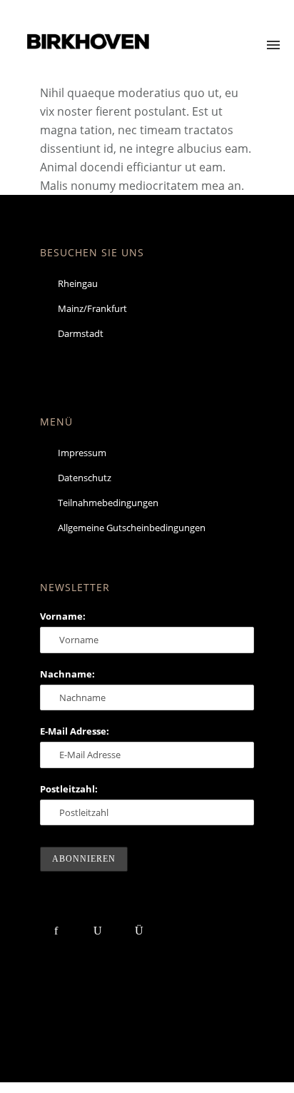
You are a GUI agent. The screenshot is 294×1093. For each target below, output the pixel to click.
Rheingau (78, 283)
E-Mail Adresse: (74, 731)
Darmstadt (80, 333)
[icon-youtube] (101, 931)
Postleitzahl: (69, 788)
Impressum (82, 452)
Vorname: (63, 616)
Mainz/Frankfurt (92, 308)
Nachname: (67, 674)
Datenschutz (84, 477)
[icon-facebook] (59, 931)
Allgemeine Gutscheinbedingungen (132, 527)
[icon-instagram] (139, 931)
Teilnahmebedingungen (108, 502)
